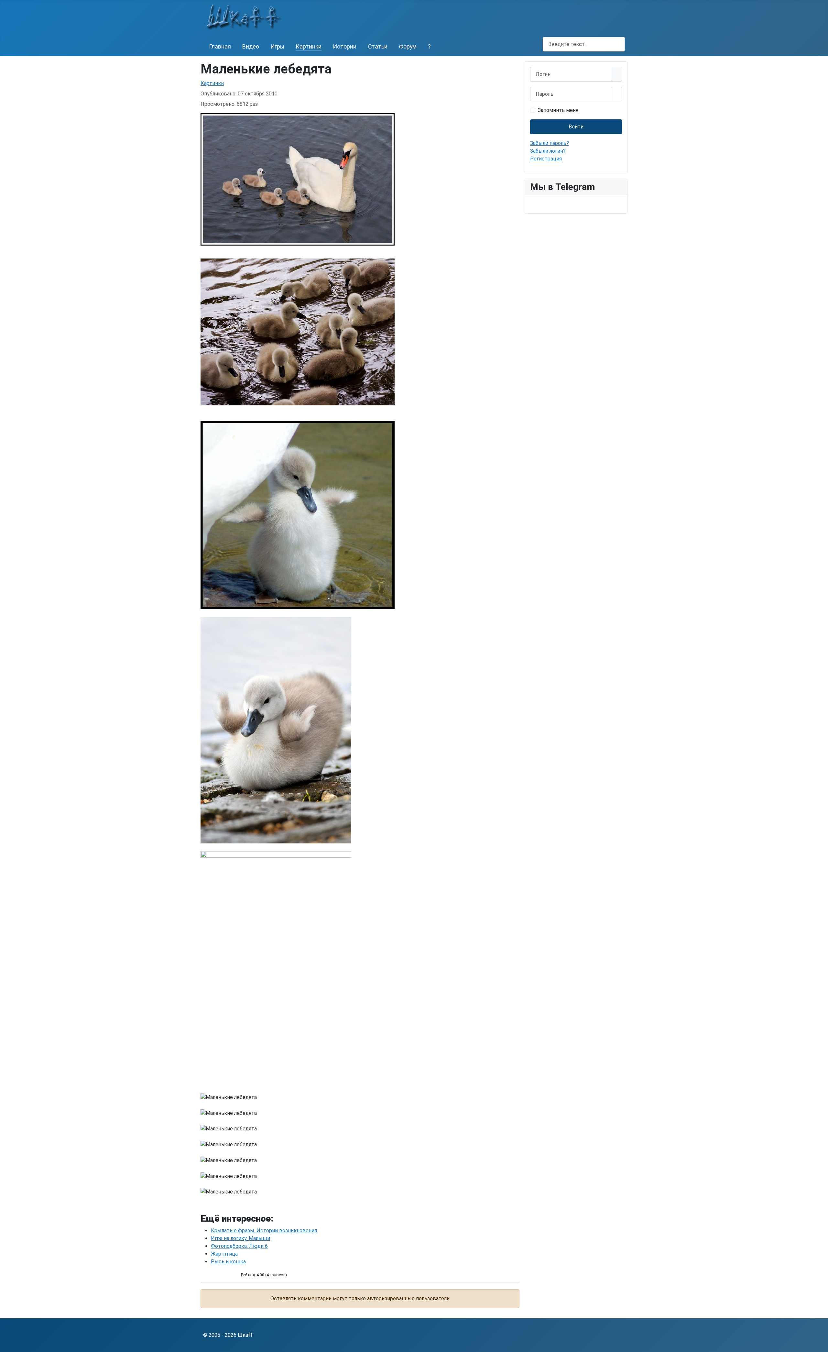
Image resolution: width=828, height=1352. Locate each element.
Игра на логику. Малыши (240, 1238)
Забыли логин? (548, 151)
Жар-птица (224, 1254)
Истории (344, 46)
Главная (220, 46)
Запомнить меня (558, 110)
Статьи (377, 46)
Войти (576, 127)
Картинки (308, 46)
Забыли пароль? (549, 143)
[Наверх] (820, 1344)
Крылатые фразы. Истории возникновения (264, 1230)
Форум (408, 46)
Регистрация (546, 159)
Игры (277, 46)
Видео (250, 46)
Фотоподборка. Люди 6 (239, 1246)
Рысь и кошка (228, 1262)
